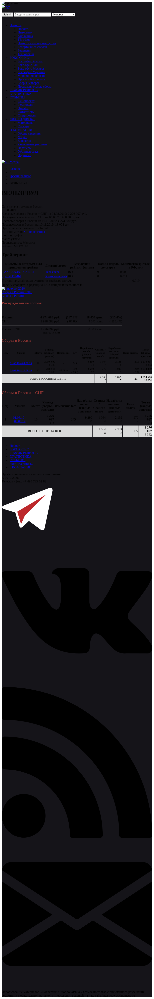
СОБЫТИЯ (17, 97)
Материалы (25, 122)
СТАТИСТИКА (20, 93)
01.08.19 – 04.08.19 (21, 363)
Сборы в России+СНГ (17, 292)
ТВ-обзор (24, 39)
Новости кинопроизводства (37, 43)
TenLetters (52, 272)
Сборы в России (13, 295)
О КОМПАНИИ (21, 130)
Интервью (25, 32)
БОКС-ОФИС (19, 57)
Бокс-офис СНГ (28, 65)
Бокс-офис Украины (31, 72)
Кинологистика (34, 231)
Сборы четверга (29, 83)
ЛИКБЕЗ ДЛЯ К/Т (22, 119)
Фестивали (25, 104)
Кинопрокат (26, 101)
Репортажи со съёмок (32, 47)
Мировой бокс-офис (31, 75)
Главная (15, 168)
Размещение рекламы (32, 144)
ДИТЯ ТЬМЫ (11, 276)
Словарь (23, 126)
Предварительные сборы (35, 86)
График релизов (20, 176)
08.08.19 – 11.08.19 (21, 370)
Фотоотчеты (26, 111)
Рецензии (24, 50)
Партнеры (24, 148)
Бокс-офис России (30, 61)
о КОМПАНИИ (20, 467)
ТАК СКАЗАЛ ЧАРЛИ (18, 272)
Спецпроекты (27, 115)
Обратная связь (28, 151)
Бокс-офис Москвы (31, 68)
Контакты (24, 140)
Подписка (24, 155)
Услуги (22, 137)
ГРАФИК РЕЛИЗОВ (24, 90)
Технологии (26, 54)
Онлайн (23, 108)
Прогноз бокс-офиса (32, 79)
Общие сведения (29, 133)
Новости (15, 25)
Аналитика (25, 36)
